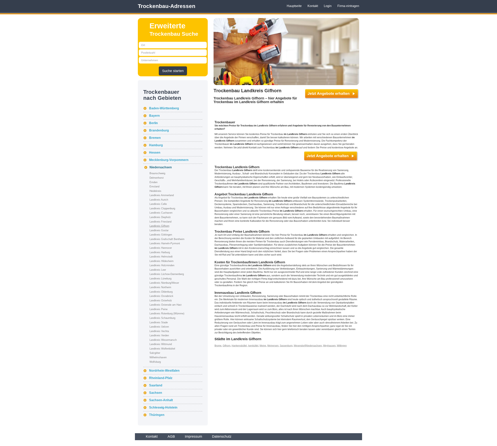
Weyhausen (329, 345)
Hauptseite (294, 6)
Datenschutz (221, 436)
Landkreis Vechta (159, 331)
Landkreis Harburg (159, 252)
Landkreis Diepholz (160, 217)
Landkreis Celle (158, 204)
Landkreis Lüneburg (160, 278)
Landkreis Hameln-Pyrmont (164, 243)
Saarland (155, 385)
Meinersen (273, 345)
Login (328, 6)
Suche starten (173, 71)
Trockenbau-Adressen (166, 6)
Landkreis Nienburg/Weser (164, 282)
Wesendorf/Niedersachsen (308, 345)
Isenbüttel (253, 345)
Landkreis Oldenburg (161, 291)
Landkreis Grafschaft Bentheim (166, 239)
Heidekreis (155, 191)
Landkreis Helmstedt (161, 256)
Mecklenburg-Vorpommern (169, 160)
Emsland (154, 186)
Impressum (193, 436)
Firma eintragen (348, 6)
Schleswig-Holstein (163, 407)
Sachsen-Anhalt (161, 400)
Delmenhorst (156, 177)
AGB (171, 436)
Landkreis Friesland (160, 221)
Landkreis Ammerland (161, 195)
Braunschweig (157, 173)
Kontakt (313, 6)
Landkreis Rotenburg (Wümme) (166, 313)
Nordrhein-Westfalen (164, 370)
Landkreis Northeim (160, 287)
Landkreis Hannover (160, 247)
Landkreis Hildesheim (161, 261)
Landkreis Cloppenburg (162, 208)
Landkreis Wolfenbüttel (162, 348)
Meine (263, 345)
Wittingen (342, 345)
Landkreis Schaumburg (162, 317)
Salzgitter (154, 352)
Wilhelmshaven (158, 357)
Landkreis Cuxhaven (160, 212)
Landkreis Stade (158, 322)
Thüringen (156, 414)
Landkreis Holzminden (161, 265)
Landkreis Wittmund (160, 344)
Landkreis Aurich (158, 199)
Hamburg (156, 145)
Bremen (155, 137)
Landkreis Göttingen (160, 234)
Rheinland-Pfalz (160, 378)
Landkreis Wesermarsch (163, 339)
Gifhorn (226, 345)
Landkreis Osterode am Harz (165, 304)
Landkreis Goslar (159, 230)
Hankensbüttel (239, 345)
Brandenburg (159, 130)
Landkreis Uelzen (159, 326)
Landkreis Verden (159, 335)
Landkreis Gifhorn (159, 225)
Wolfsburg (155, 361)
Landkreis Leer (157, 269)
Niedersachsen (160, 167)
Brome (218, 345)
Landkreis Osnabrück (161, 296)
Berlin (153, 123)
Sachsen (155, 392)
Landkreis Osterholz (160, 300)
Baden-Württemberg (164, 108)
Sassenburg (286, 345)
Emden (153, 182)
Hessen (154, 152)
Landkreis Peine (158, 309)
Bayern (154, 115)
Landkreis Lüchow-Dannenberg (166, 274)
